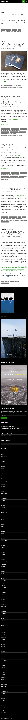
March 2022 (3, 557)
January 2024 (3, 514)
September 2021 (4, 566)
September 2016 (4, 691)
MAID (19, 29)
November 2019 (4, 606)
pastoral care (17, 31)
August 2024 (3, 500)
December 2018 (4, 630)
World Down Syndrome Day (6, 433)
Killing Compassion (12, 14)
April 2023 (3, 528)
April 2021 (3, 575)
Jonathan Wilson (14, 176)
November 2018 (4, 632)
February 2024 (4, 512)
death (3, 29)
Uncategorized (4, 470)
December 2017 (4, 656)
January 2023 (3, 535)
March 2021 (3, 578)
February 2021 (4, 580)
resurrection (20, 87)
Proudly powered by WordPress (6, 718)
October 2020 (3, 587)
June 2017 (3, 670)
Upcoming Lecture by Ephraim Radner (8, 430)
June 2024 (3, 503)
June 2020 (3, 597)
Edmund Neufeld (14, 132)
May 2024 (3, 505)
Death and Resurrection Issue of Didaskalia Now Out (13, 43)
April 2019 (3, 620)
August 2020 (3, 592)
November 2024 (4, 493)
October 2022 (3, 543)
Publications (4, 39)
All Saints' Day (5, 217)
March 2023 (3, 531)
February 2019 (4, 625)
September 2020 (4, 590)
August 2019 (3, 613)
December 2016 (4, 684)
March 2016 (3, 705)
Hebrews (15, 218)
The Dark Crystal (5, 221)
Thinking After (4, 1)
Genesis (24, 217)
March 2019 (3, 623)
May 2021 (3, 573)
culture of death (12, 217)
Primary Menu (26, 1)
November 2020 (4, 585)
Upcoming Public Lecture (6, 435)
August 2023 (3, 524)
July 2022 (2, 547)
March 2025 (3, 488)
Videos (2, 473)
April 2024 (3, 507)
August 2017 (3, 665)
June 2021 (3, 571)
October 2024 (3, 495)
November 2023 (4, 517)
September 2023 (4, 521)
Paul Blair (8, 133)
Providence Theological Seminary (9, 87)
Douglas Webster (5, 132)
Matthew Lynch (5, 177)
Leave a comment (13, 17)
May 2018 (3, 644)
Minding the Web (8, 229)
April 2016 (3, 703)
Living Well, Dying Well (14, 189)
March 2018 (3, 648)
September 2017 (4, 663)
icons (20, 218)
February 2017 (4, 679)
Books (2, 229)
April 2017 (3, 674)
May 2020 (3, 599)
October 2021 (3, 564)
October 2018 (3, 634)
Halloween (4, 218)
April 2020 (3, 601)
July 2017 (2, 667)
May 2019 (3, 618)
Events (2, 186)
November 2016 (4, 686)
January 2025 (3, 491)
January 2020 (3, 604)
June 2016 (3, 698)
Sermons (6, 186)
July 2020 (2, 594)
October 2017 (3, 660)
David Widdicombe (5, 130)
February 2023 (4, 533)
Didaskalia (8, 85)
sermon (24, 220)
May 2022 (3, 552)
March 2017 (3, 677)
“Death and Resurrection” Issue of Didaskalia (14, 147)
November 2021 (4, 561)
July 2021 (2, 568)
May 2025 (3, 486)
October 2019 (3, 608)
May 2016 (3, 700)
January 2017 (3, 681)
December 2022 (4, 538)
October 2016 (3, 688)
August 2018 (3, 639)
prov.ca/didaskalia (14, 119)
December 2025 (4, 481)
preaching (14, 133)
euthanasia (8, 29)
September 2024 (4, 498)
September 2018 (4, 637)
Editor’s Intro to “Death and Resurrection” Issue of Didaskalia (14, 101)
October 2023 (3, 519)
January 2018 (3, 653)
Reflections (3, 466)
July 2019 (2, 615)
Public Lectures (4, 459)
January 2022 (3, 559)
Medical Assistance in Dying (7, 31)
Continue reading (5, 26)
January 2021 (3, 583)
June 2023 (3, 526)
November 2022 (4, 540)
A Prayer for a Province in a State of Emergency (10, 428)
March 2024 (3, 510)
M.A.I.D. (3, 133)
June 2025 (3, 484)
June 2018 (3, 641)
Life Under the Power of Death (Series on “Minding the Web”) (13, 234)
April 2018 (3, 646)
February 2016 (4, 707)
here (8, 76)
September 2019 (4, 611)
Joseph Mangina (22, 132)
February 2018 (4, 651)
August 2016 (3, 693)
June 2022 (3, 550)
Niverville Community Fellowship (8, 220)
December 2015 (4, 712)
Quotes (2, 12)
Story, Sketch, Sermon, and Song (7, 426)
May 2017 (3, 672)
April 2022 (3, 554)
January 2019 (3, 627)
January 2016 (3, 710)
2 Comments (13, 191)
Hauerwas (15, 29)
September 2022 (4, 545)
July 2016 (2, 696)
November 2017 (4, 658)
